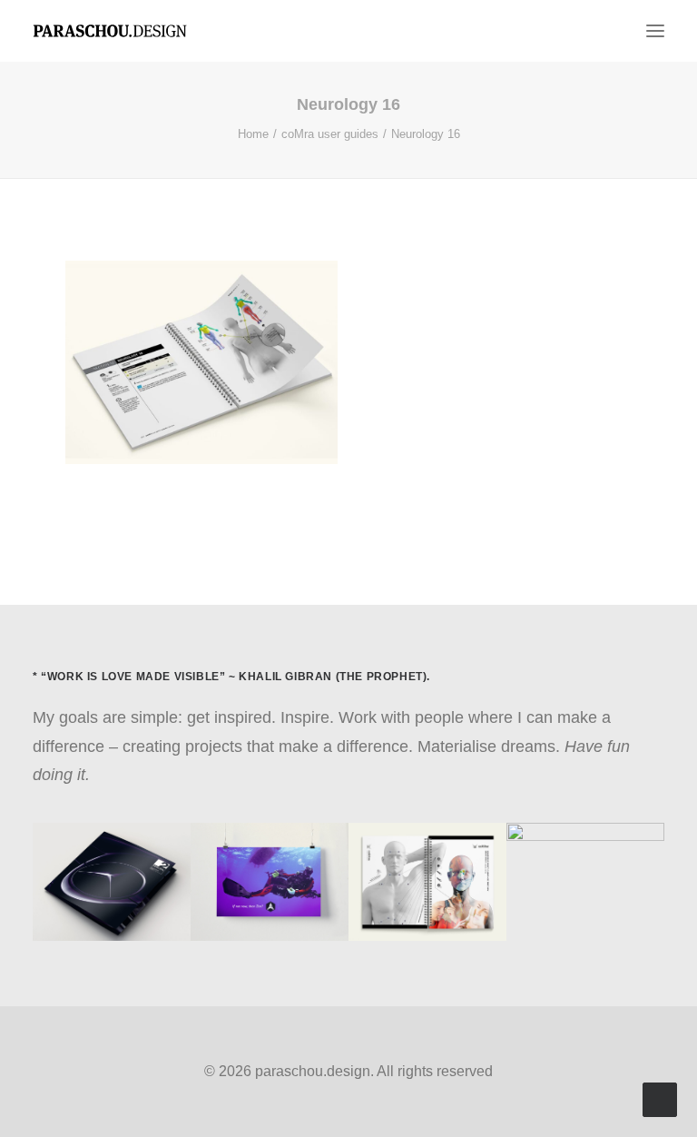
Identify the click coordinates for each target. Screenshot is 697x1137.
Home (253, 134)
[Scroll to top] (660, 1099)
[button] (655, 31)
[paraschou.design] (110, 31)
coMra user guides (329, 134)
